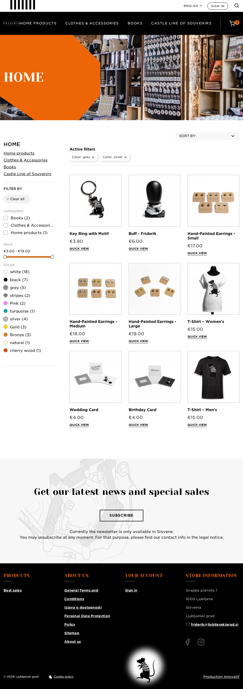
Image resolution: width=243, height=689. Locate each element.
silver (19, 319)
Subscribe (121, 515)
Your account (144, 575)
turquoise (22, 311)
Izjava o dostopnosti (83, 607)
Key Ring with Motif (89, 233)
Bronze (20, 335)
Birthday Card (142, 410)
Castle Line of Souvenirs (181, 23)
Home (12, 144)
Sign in (217, 6)
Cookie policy (64, 676)
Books (135, 23)
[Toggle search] (236, 5)
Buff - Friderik (142, 233)
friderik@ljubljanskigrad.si (214, 624)
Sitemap (71, 633)
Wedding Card (84, 410)
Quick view (79, 248)
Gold (18, 327)
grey (18, 287)
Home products (38, 23)
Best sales (13, 590)
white (19, 272)
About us (72, 641)
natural (20, 342)
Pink (17, 303)
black (19, 280)
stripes (20, 295)
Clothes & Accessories (92, 23)
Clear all (15, 199)
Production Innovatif (221, 677)
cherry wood (25, 350)
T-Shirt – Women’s (205, 321)
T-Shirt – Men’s (202, 410)
